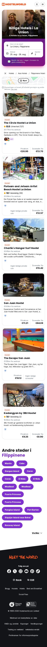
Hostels (15, 589)
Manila (8, 463)
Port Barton (33, 510)
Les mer (14, 89)
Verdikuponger (36, 624)
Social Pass (23, 594)
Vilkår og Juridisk (11, 624)
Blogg (7, 589)
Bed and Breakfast (34, 589)
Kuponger (24, 624)
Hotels (22, 589)
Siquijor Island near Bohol (17, 517)
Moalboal (9, 486)
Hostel (7, 120)
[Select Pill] (36, 4)
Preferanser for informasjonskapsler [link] (23, 635)
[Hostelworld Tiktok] (38, 571)
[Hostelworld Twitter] (15, 571)
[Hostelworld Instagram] (21, 571)
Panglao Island (12, 510)
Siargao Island (12, 471)
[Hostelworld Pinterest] (32, 571)
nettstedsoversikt (32, 630)
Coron (30, 471)
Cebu (21, 463)
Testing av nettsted (16, 630)
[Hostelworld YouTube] (26, 571)
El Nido (22, 479)
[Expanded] (5, 73)
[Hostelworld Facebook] (9, 571)
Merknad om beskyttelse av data (23, 618)
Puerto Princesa (13, 494)
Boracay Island (12, 525)
